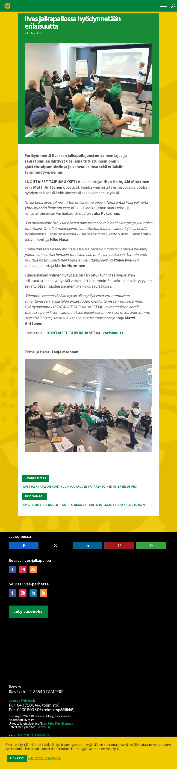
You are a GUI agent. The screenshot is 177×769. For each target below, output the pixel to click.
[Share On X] (55, 545)
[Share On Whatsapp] (150, 545)
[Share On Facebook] (23, 545)
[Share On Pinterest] (119, 545)
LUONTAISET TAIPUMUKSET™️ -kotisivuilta (84, 333)
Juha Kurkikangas (60, 723)
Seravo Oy (42, 727)
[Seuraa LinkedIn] (33, 593)
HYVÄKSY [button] (17, 758)
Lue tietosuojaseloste (44, 759)
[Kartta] (88, 650)
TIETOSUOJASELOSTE (33, 735)
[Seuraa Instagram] (23, 569)
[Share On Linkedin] (87, 545)
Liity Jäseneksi (28, 611)
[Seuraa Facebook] (12, 569)
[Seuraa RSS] (33, 569)
